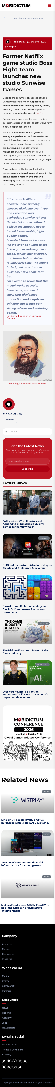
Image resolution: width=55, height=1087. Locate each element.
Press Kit (7, 959)
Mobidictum (12, 414)
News (5, 1008)
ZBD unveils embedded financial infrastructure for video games (22, 864)
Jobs (4, 1023)
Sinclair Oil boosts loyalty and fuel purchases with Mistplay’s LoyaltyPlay (25, 821)
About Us (7, 944)
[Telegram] (4, 1067)
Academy (7, 1018)
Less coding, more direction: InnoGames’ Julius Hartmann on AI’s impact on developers (25, 694)
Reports (6, 1013)
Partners (6, 991)
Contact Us (8, 954)
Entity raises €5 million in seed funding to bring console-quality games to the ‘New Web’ (23, 524)
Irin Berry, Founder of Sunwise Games (24, 317)
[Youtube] (25, 1061)
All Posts (9, 419)
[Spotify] (9, 1067)
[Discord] (20, 1067)
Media (5, 976)
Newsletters (8, 1028)
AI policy (6, 1054)
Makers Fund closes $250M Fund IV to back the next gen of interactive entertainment (25, 908)
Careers (6, 949)
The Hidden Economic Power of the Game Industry (25, 652)
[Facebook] (4, 1061)
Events (5, 981)
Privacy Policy (9, 1044)
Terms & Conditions (12, 1049)
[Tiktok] (14, 1067)
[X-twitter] (14, 1061)
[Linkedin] (9, 1061)
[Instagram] (20, 1061)
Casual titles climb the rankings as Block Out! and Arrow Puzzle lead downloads (24, 609)
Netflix (39, 113)
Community (8, 986)
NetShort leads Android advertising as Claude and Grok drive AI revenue (27, 567)
